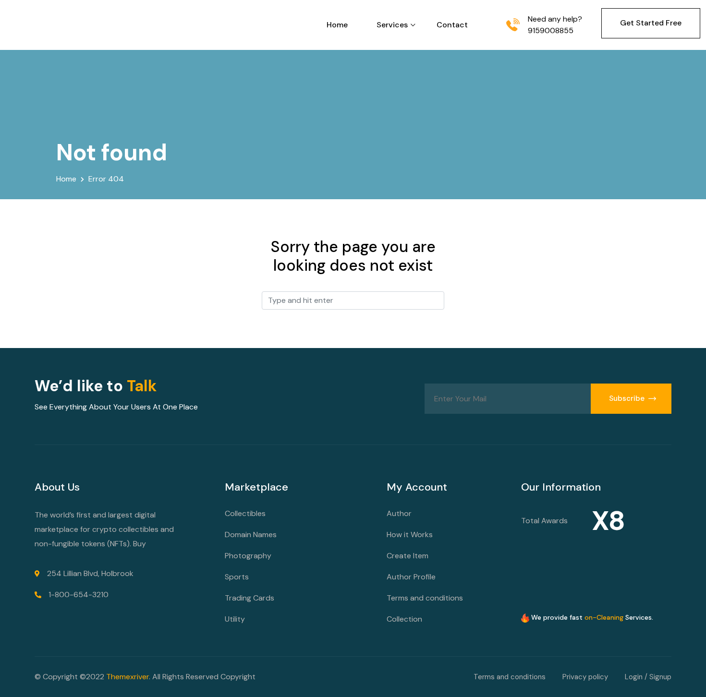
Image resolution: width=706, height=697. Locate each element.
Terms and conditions (425, 598)
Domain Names (251, 534)
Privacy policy (585, 677)
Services (392, 25)
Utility (235, 619)
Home (337, 25)
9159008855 (550, 30)
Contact (452, 25)
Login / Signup (648, 677)
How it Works (410, 534)
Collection (404, 619)
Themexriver (127, 677)
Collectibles (245, 513)
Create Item (407, 556)
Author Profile (411, 577)
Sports (237, 577)
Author (399, 513)
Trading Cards (249, 598)
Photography (248, 556)
